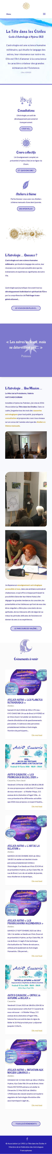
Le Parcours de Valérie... (26, 628)
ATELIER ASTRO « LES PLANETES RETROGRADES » (25, 701)
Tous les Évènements (26, 1124)
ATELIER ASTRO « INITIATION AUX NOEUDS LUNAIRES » (25, 1071)
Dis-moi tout (37, 735)
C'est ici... (26, 129)
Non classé (20, 780)
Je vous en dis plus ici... (26, 308)
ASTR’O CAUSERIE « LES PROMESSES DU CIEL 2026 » (22, 776)
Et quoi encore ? (26, 170)
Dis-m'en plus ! (26, 209)
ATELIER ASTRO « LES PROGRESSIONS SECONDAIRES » (25, 922)
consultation (11, 418)
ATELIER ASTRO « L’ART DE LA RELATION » (23, 847)
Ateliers (10, 706)
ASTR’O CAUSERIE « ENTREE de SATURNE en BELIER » (23, 997)
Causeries (11, 780)
